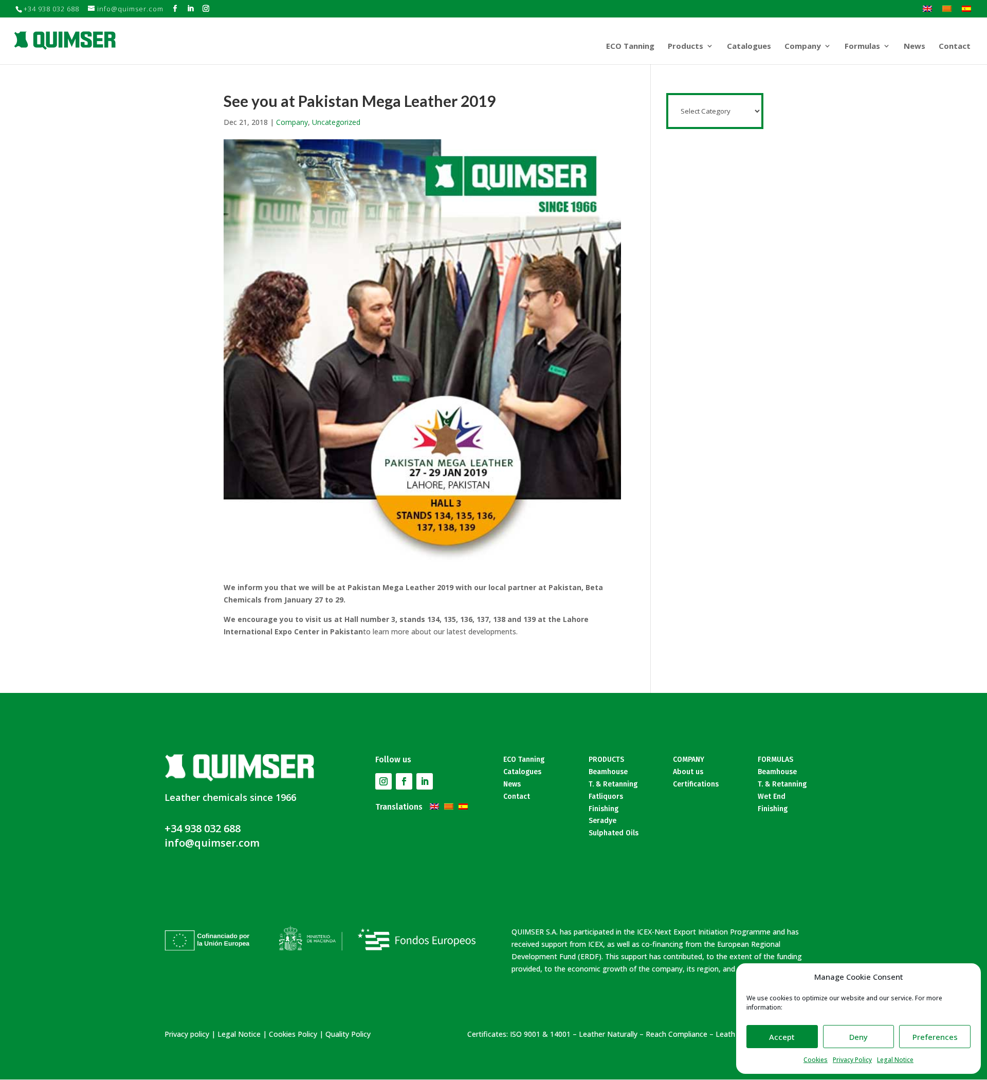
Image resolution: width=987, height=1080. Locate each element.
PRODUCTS (606, 759)
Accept (782, 1037)
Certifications (696, 784)
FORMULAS (775, 759)
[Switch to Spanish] (966, 8)
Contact (955, 46)
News (914, 46)
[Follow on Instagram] (383, 781)
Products (685, 46)
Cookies (815, 1059)
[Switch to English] (927, 8)
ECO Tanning (630, 46)
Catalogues (749, 46)
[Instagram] (206, 8)
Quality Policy (348, 1034)
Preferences (935, 1037)
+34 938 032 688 (202, 828)
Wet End (771, 796)
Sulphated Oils (613, 833)
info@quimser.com (212, 843)
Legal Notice (895, 1059)
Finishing (603, 808)
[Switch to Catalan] (947, 8)
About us (688, 771)
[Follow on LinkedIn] (424, 781)
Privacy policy (186, 1034)
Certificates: (487, 1034)
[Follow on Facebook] (404, 781)
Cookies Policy (293, 1034)
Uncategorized (336, 122)
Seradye (602, 820)
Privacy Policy (852, 1059)
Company (802, 46)
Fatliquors (606, 796)
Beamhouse (608, 771)
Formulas (862, 46)
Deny (858, 1037)
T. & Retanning (613, 784)
